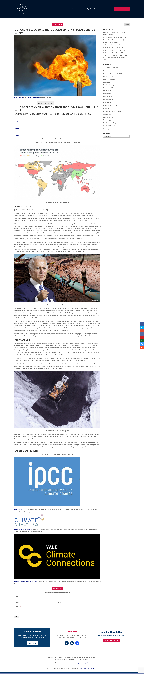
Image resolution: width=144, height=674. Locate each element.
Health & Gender (108, 99)
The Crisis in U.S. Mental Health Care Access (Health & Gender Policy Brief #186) (115, 57)
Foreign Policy (107, 97)
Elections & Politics (109, 88)
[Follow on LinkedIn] (72, 643)
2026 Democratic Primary (111, 67)
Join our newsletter (121, 9)
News (82, 9)
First (17, 602)
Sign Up (89, 9)
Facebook (17, 122)
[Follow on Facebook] (67, 643)
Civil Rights (106, 70)
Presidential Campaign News (112, 111)
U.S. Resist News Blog (110, 126)
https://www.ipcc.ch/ (21, 509)
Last (59, 602)
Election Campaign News (111, 85)
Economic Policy (108, 76)
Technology (107, 120)
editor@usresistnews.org (71, 663)
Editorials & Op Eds (109, 79)
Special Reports (108, 117)
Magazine (106, 108)
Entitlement (107, 91)
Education (106, 82)
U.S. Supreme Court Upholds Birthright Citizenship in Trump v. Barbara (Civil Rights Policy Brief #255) (115, 40)
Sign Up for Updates (111, 640)
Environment (18, 97)
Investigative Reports (110, 105)
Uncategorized (108, 129)
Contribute (97, 9)
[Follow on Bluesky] (77, 643)
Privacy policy (85, 663)
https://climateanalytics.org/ (23, 529)
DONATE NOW (57, 24)
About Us (75, 9)
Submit (17, 616)
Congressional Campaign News (113, 73)
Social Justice (107, 114)
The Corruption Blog (109, 123)
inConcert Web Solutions (89, 668)
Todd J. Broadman (34, 97)
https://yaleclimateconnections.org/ (25, 582)
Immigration (107, 102)
